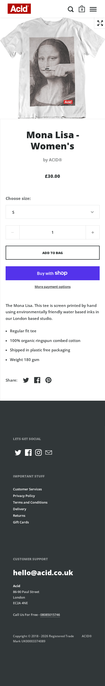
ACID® (55, 160)
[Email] (48, 452)
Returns (19, 515)
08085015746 (50, 614)
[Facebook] (28, 452)
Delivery (19, 509)
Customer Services (27, 489)
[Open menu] (93, 9)
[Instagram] (38, 452)
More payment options (53, 286)
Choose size (18, 198)
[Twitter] (18, 452)
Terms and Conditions (30, 502)
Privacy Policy (24, 495)
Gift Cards (21, 522)
